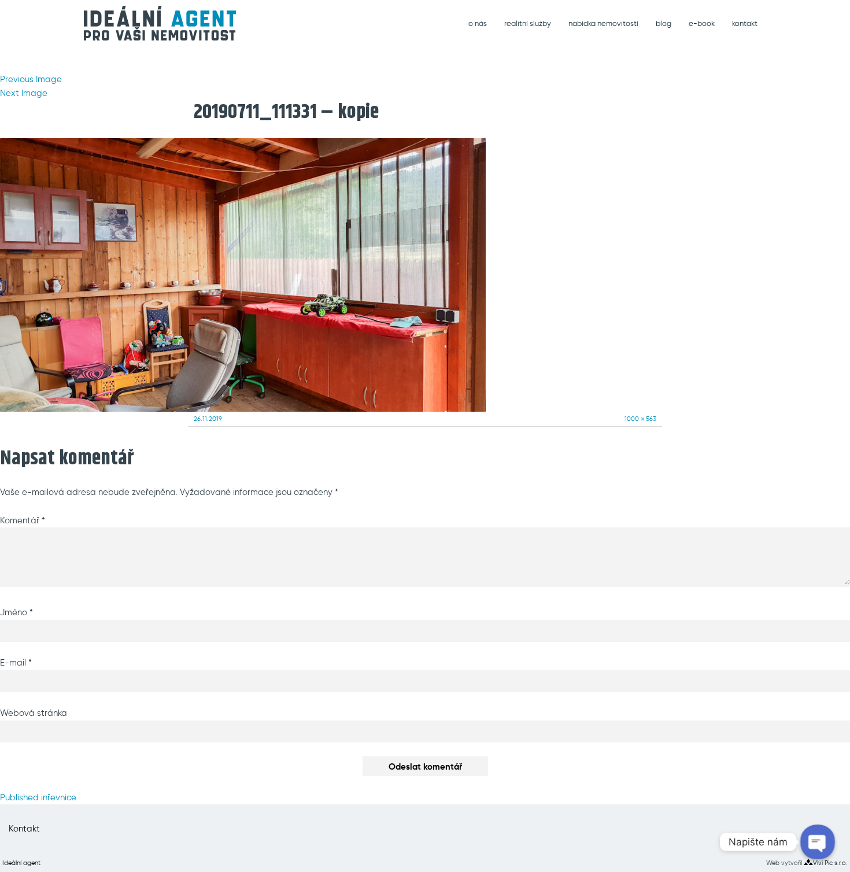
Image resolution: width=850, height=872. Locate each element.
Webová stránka (33, 713)
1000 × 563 (640, 419)
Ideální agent (21, 863)
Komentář (22, 520)
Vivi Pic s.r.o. (830, 863)
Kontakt (24, 828)
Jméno (16, 612)
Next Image (23, 93)
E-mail (16, 662)
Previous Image (31, 79)
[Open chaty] (818, 842)
